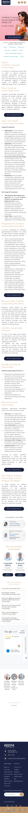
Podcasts (7, 786)
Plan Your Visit (8, 774)
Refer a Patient (8, 781)
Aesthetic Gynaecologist (11, 56)
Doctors (14, 810)
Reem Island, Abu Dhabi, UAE (13, 751)
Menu (2, 810)
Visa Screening (8, 811)
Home (5, 42)
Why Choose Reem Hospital (13, 53)
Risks (21, 50)
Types (5, 47)
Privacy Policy (18, 774)
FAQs (22, 56)
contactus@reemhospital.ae (16, 758)
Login (19, 810)
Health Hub (7, 783)
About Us (6, 767)
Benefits (15, 50)
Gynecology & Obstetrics (17, 42)
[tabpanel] (7, 565)
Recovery (21, 47)
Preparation (12, 47)
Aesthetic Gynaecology (15, 44)
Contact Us (17, 767)
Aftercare (7, 50)
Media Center (8, 772)
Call (25, 810)
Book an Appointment (14, 37)
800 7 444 (11, 755)
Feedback (17, 772)
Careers (16, 769)
